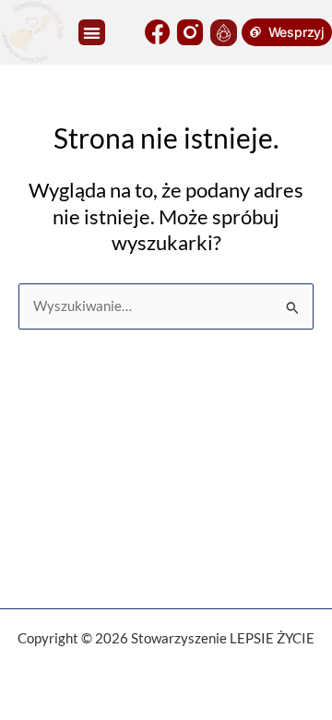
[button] (91, 32)
